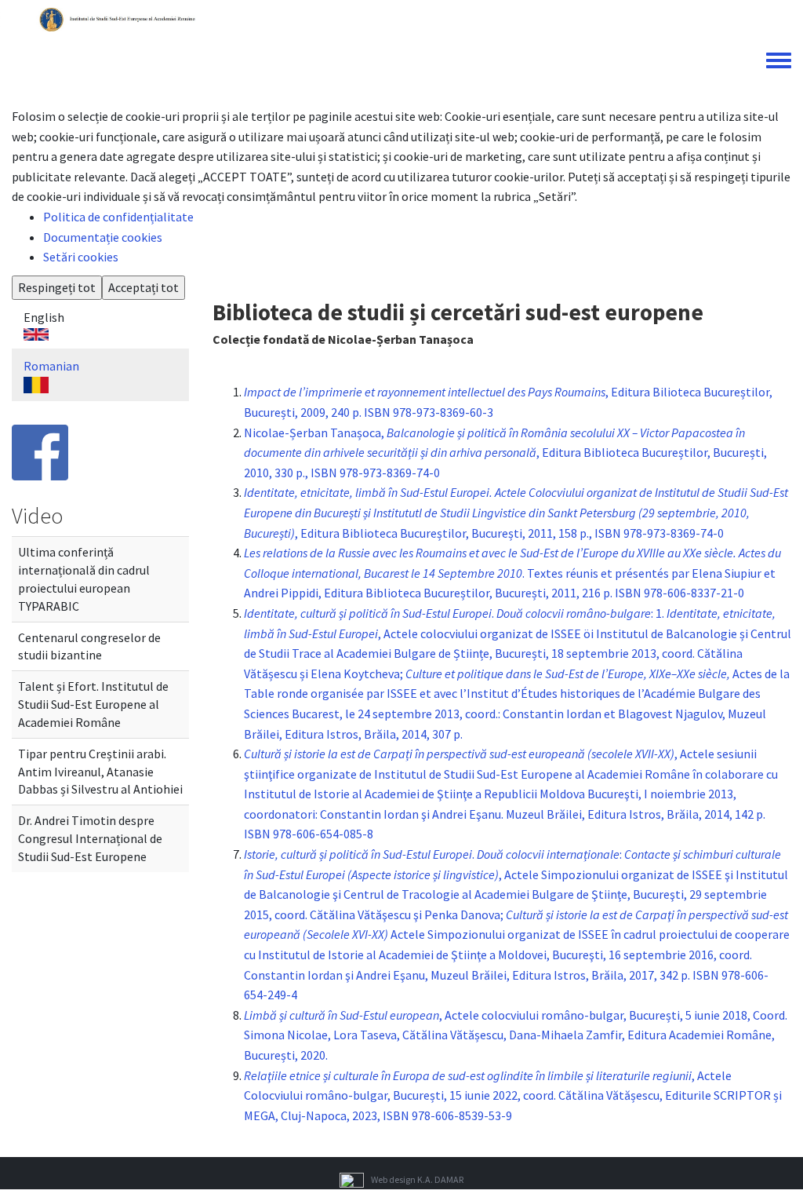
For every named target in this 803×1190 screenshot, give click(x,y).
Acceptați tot (143, 287)
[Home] (119, 18)
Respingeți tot (57, 287)
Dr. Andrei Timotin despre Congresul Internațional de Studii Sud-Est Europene (90, 838)
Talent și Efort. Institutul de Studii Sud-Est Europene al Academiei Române (93, 704)
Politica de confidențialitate (118, 216)
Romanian (51, 366)
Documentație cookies (102, 237)
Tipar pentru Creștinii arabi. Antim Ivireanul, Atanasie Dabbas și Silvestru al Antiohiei (100, 772)
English (44, 317)
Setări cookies (80, 257)
